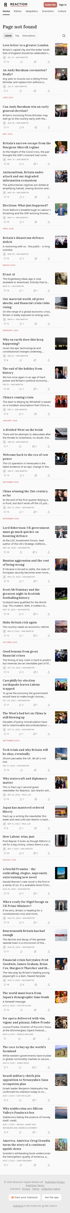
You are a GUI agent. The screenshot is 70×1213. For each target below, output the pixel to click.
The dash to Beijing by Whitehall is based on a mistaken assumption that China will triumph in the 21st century (27, 403)
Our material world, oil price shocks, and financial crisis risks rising (26, 303)
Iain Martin (22, 57)
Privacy (26, 1188)
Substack (18, 1205)
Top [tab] (17, 35)
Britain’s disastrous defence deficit (23, 240)
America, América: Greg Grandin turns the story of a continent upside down (26, 1145)
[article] (35, 53)
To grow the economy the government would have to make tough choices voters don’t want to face (25, 694)
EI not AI (9, 274)
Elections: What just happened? (25, 205)
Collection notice (50, 1188)
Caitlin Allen (24, 1005)
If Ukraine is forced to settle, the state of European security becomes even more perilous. (26, 570)
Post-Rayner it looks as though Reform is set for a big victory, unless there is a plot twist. (27, 842)
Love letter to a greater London (25, 45)
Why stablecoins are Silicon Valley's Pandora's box (23, 1110)
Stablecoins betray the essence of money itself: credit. (26, 1118)
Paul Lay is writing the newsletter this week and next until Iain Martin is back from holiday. (25, 817)
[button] (6, 11)
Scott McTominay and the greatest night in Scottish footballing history (21, 594)
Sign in (63, 4)
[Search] (63, 35)
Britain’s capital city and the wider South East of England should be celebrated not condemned (26, 51)
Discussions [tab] (28, 35)
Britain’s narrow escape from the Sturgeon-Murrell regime (27, 145)
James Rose (23, 1063)
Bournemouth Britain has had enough (24, 933)
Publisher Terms (35, 1185)
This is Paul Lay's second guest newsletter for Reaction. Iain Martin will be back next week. (26, 788)
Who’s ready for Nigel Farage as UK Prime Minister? (25, 904)
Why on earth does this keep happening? (23, 342)
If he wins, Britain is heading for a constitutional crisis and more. (22, 912)
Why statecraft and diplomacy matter (25, 780)
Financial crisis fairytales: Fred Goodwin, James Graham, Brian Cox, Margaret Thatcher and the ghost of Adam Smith (26, 964)
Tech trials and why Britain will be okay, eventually (25, 752)
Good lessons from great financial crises (20, 653)
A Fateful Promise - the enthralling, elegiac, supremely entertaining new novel (25, 873)
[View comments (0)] (21, 62)
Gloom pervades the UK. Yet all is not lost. (24, 760)
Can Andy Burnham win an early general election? (26, 109)
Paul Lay (26, 795)
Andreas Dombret (28, 1128)
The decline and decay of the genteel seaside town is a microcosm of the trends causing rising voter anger (24, 941)
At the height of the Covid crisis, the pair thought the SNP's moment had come (26, 153)
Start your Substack (26, 1197)
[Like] (5, 1039)
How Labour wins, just (18, 836)
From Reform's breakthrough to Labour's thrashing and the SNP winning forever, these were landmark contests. (27, 211)
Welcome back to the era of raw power (25, 457)
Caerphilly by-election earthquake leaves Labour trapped (21, 684)
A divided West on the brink (23, 430)
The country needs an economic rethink (26, 626)
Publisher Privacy (55, 1182)
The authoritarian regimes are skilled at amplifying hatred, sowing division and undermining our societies (26, 186)
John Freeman (23, 1160)
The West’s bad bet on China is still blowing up (24, 715)
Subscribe (50, 4)
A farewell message (14, 1001)
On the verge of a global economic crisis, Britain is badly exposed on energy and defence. (26, 313)
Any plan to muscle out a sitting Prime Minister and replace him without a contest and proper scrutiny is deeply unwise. (25, 80)
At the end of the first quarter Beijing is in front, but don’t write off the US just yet (25, 501)
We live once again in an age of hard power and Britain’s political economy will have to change (25, 378)
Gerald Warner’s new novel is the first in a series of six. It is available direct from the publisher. (26, 883)
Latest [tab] (8, 35)
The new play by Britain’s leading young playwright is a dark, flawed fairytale (26, 974)
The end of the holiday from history (22, 371)
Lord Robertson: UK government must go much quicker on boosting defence (26, 532)
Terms (35, 1188)
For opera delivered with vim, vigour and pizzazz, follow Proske (26, 1020)
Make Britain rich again (20, 622)
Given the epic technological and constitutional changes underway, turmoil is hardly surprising (22, 349)
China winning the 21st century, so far (25, 493)
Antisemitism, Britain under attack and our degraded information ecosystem (23, 176)
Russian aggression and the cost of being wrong (26, 562)
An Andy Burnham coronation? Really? (25, 72)
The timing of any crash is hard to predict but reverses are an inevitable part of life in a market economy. (27, 661)
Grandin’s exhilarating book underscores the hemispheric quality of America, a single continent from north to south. (26, 1155)
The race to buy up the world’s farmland (24, 1049)
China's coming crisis (18, 397)
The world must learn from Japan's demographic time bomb (26, 995)
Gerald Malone (25, 1034)
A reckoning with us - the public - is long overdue (26, 248)
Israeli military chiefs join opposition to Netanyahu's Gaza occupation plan (25, 1080)
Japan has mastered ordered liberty (23, 809)
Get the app (52, 1197)
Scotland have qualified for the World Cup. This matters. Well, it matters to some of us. (24, 603)
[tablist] (20, 35)
